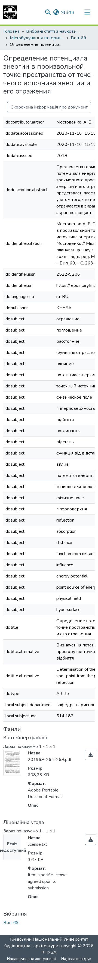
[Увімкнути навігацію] (87, 12)
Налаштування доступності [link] (31, 958)
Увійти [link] (67, 12)
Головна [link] (11, 31)
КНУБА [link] (49, 952)
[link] (90, 755)
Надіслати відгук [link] (76, 958)
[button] (10, 12)
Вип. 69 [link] (78, 38)
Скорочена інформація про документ (49, 107)
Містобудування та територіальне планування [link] (37, 38)
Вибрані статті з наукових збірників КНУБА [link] (53, 31)
